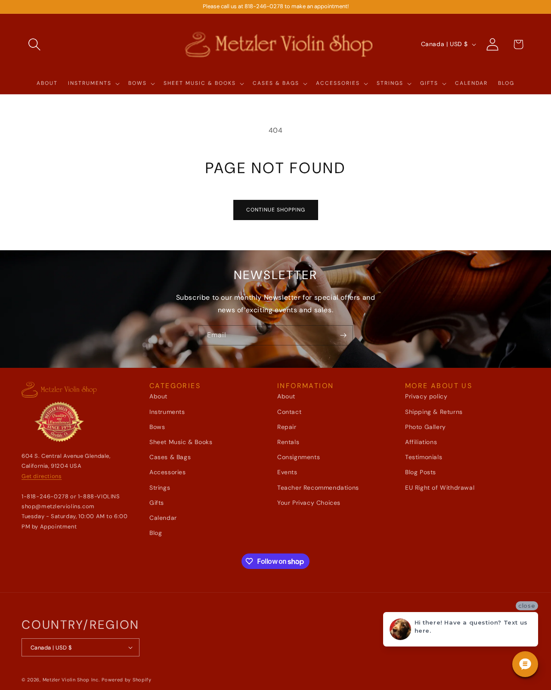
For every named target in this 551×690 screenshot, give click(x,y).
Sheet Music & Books (180, 442)
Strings (159, 487)
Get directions (42, 476)
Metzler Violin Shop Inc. (71, 680)
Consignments (298, 457)
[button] (34, 44)
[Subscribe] (343, 335)
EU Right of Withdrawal (439, 487)
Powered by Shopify (127, 680)
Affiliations (421, 442)
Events (287, 472)
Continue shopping (275, 209)
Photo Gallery (425, 427)
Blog (155, 533)
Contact (289, 412)
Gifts (156, 503)
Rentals (288, 442)
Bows (157, 427)
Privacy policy (426, 396)
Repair (287, 427)
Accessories (167, 472)
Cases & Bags (170, 457)
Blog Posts (420, 472)
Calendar (163, 518)
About (158, 396)
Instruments (167, 412)
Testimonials (423, 457)
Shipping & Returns (434, 412)
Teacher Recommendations (318, 487)
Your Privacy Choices (309, 503)
